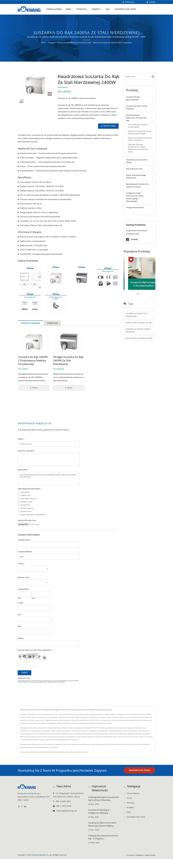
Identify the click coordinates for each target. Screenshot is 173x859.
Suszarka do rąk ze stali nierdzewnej (136, 315)
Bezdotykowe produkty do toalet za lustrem (137, 185)
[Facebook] (18, 806)
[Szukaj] (123, 2)
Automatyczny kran (134, 169)
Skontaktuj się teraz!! (139, 770)
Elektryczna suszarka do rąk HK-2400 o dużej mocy (112, 43)
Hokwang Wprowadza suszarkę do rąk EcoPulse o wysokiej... (103, 798)
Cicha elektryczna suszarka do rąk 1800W (137, 126)
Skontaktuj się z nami (125, 9)
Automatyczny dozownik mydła (136, 161)
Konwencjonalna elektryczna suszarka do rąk (74, 43)
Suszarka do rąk (61, 752)
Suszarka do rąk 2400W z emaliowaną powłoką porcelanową (32, 360)
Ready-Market (150, 855)
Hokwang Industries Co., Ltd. (41, 855)
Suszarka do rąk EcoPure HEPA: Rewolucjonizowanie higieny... (102, 824)
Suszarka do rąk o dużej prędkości (136, 107)
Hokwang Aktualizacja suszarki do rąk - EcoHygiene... (103, 837)
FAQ (108, 9)
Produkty (81, 9)
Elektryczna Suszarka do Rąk (138, 338)
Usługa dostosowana (135, 207)
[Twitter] (22, 806)
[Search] (153, 76)
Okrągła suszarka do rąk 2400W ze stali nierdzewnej (68, 360)
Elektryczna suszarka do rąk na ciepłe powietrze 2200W (139, 132)
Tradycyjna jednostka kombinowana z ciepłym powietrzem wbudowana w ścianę (138, 148)
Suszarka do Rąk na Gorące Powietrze (137, 330)
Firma (69, 9)
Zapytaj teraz (109, 126)
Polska (152, 2)
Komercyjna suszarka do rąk (138, 323)
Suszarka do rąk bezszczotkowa (133, 98)
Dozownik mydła (50, 752)
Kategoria (51, 43)
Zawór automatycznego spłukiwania (136, 176)
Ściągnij (134, 239)
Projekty (96, 9)
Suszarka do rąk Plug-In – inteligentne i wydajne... (99, 811)
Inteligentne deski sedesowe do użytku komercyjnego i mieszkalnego (135, 197)
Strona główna (54, 9)
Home (43, 43)
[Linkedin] (25, 806)
